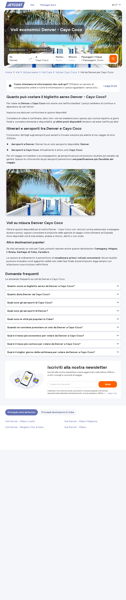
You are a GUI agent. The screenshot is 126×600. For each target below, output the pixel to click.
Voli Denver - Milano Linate (20, 421)
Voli (32, 5)
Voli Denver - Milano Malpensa (80, 421)
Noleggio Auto (48, 5)
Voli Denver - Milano (75, 427)
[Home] (15, 4)
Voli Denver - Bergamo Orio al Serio (24, 427)
